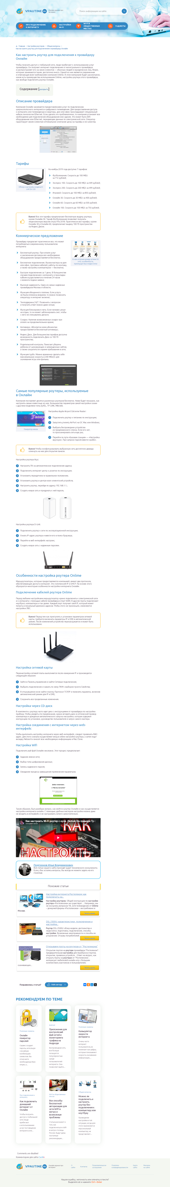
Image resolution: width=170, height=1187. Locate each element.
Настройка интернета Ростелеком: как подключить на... (66, 895)
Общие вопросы (53, 46)
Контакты (83, 1166)
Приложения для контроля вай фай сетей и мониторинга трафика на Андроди (58, 1036)
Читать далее (89, 913)
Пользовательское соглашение (99, 1166)
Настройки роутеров (36, 46)
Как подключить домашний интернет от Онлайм (28, 1105)
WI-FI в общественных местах (92, 26)
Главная (22, 46)
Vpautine (35, 11)
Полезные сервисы (27, 1031)
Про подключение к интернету (36, 26)
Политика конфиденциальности (120, 1166)
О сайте (73, 1166)
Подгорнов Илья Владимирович (53, 865)
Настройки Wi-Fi (65, 26)
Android (52, 1025)
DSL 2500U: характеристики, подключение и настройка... (69, 923)
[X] (95, 984)
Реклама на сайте (146, 1166)
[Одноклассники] (88, 984)
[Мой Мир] (91, 984)
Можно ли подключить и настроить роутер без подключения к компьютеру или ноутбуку (87, 1104)
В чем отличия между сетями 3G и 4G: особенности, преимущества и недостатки (86, 261)
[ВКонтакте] (84, 984)
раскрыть (43, 89)
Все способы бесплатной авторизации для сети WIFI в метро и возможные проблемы (58, 1109)
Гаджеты (120, 26)
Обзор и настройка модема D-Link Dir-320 (31, 188)
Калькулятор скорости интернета (85, 1034)
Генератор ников (31, 429)
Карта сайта (135, 1166)
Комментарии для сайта (30, 1157)
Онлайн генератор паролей (25, 1038)
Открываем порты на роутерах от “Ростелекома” (72, 946)
